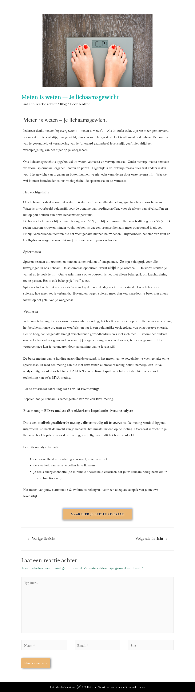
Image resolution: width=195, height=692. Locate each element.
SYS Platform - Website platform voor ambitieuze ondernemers (113, 687)
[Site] (151, 646)
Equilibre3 (110, 371)
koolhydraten (32, 240)
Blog (63, 104)
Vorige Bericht (41, 538)
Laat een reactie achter (39, 104)
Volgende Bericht (151, 538)
